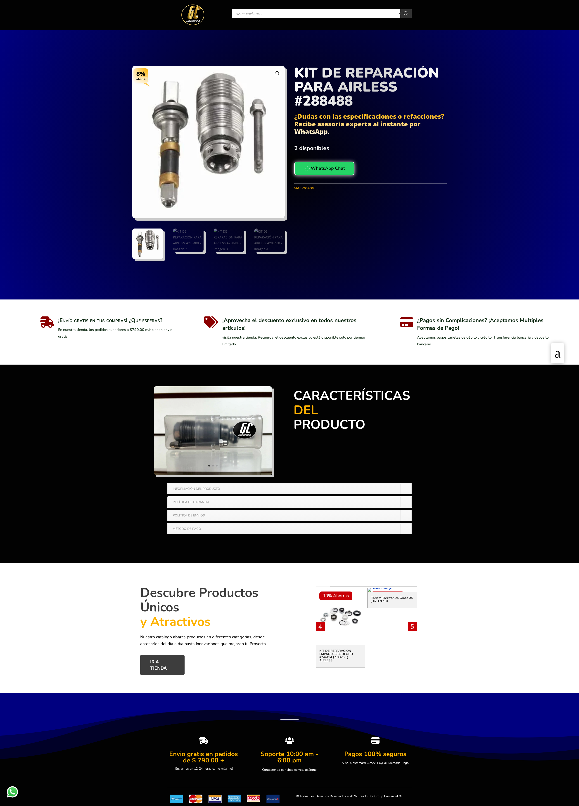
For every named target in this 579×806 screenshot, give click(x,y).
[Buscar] (406, 13)
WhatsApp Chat (325, 168)
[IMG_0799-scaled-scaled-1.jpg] (213, 473)
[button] (277, 73)
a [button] (558, 353)
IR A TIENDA (158, 665)
